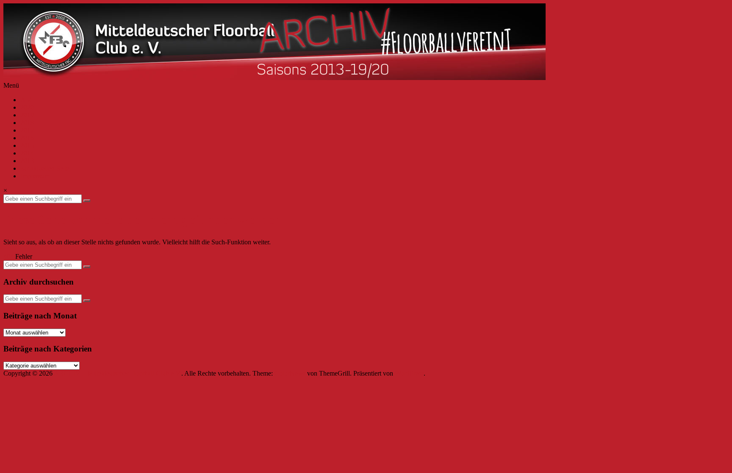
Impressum (35, 176)
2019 (27, 115)
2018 (27, 122)
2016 (27, 137)
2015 (27, 145)
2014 (27, 153)
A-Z (26, 99)
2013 (27, 160)
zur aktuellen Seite (44, 168)
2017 (27, 130)
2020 (27, 107)
